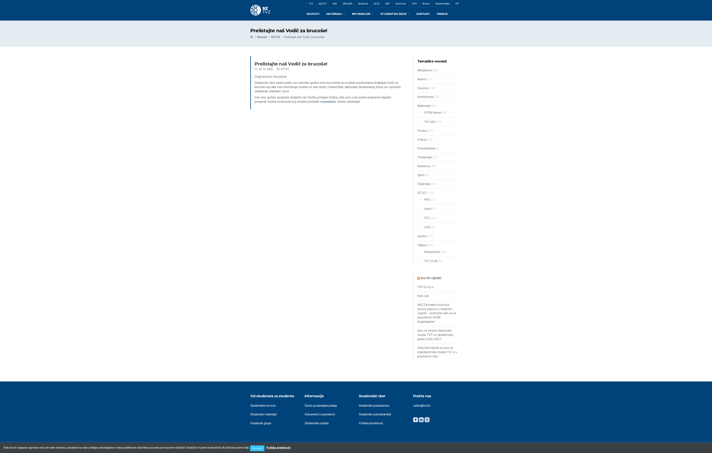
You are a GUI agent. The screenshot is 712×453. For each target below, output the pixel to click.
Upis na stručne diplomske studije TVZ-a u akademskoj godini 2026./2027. (435, 335)
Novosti (313, 14)
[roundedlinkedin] (421, 420)
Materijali (334, 14)
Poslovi (422, 131)
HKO (427, 199)
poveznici (330, 101)
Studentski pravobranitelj (375, 414)
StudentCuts (432, 252)
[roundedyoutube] (427, 420)
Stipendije (423, 184)
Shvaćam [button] (257, 448)
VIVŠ (414, 3)
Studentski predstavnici (374, 405)
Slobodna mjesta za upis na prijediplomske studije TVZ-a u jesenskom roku (437, 352)
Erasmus (423, 88)
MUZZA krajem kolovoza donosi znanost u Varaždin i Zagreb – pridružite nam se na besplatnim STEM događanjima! (436, 313)
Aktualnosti (424, 70)
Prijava (442, 14)
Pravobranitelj (426, 148)
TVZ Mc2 (430, 122)
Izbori (428, 209)
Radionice (423, 166)
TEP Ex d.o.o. (425, 287)
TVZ (311, 3)
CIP (457, 3)
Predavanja (424, 157)
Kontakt (423, 14)
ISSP (387, 3)
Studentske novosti (263, 405)
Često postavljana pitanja (321, 405)
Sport (420, 175)
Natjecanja (424, 106)
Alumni (426, 3)
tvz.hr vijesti (431, 278)
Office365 (347, 3)
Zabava (422, 245)
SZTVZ (275, 37)
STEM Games (433, 112)
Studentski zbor (393, 14)
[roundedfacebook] (415, 420)
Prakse (422, 139)
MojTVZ (323, 3)
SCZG (377, 3)
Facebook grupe (260, 423)
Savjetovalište (442, 3)
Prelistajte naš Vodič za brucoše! (291, 64)
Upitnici (422, 236)
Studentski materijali (263, 414)
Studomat (363, 3)
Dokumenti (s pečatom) (320, 414)
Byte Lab (423, 296)
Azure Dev (400, 3)
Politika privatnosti (371, 423)
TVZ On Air (431, 261)
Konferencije (425, 97)
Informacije (361, 14)
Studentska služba (317, 423)
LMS (334, 3)
